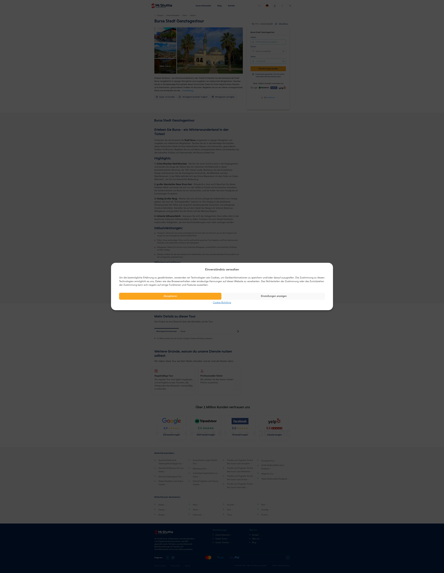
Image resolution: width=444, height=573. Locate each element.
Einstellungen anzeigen (274, 296)
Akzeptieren (170, 296)
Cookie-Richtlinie (222, 302)
